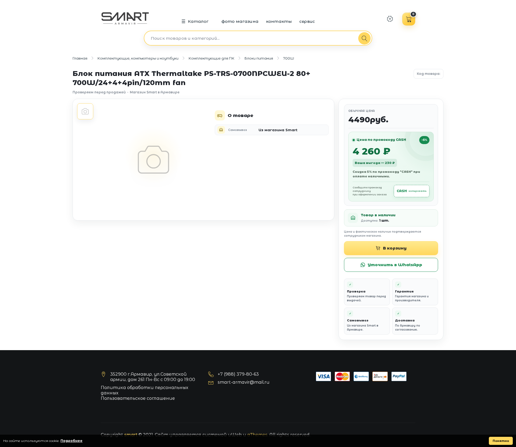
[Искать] (364, 38)
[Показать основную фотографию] (85, 111)
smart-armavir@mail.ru (244, 382)
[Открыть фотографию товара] (153, 159)
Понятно (501, 441)
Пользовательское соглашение (138, 398)
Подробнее (71, 441)
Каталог (198, 21)
